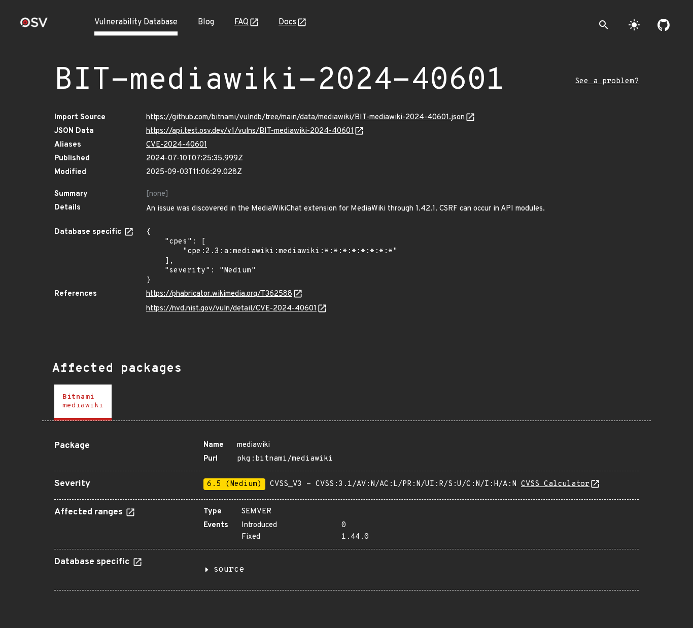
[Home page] (34, 25)
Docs (287, 22)
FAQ (241, 22)
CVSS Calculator (555, 484)
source (229, 570)
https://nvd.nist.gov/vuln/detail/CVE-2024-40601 (231, 308)
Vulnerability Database (136, 22)
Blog (206, 22)
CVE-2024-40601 (176, 145)
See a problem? (607, 81)
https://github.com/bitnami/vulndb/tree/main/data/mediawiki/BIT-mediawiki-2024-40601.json (305, 117)
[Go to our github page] (663, 25)
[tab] (83, 403)
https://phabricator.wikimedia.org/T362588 (219, 294)
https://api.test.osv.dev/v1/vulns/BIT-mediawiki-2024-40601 (250, 131)
